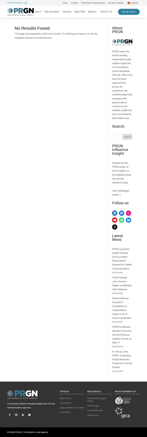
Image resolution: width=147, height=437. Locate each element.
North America (66, 398)
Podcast (74, 3)
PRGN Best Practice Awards (93, 3)
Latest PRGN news (95, 410)
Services (67, 12)
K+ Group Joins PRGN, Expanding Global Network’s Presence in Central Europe (122, 359)
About (38, 12)
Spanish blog (93, 415)
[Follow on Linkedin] (23, 415)
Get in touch (128, 12)
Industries (80, 12)
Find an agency (52, 12)
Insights (92, 12)
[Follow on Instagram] (16, 415)
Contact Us (106, 12)
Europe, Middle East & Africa (72, 408)
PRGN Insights (93, 406)
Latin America (65, 403)
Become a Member (116, 3)
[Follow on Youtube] (29, 415)
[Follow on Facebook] (9, 415)
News (65, 3)
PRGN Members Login (17, 3)
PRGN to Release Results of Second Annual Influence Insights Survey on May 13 (121, 334)
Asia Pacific (65, 412)
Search (127, 137)
